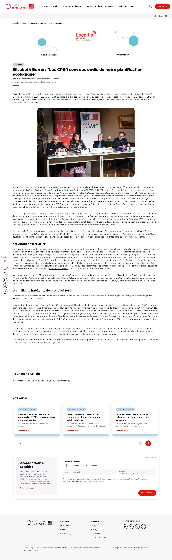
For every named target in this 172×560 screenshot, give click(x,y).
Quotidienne (73, 466)
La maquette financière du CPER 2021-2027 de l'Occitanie (42, 381)
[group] (85, 142)
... (20, 23)
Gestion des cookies (31, 550)
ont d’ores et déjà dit (58, 269)
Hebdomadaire (92, 466)
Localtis (26, 23)
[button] (49, 6)
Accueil (15, 23)
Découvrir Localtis (27, 488)
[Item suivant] (148, 443)
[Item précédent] (141, 443)
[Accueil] (20, 6)
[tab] (20, 443)
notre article (86, 201)
